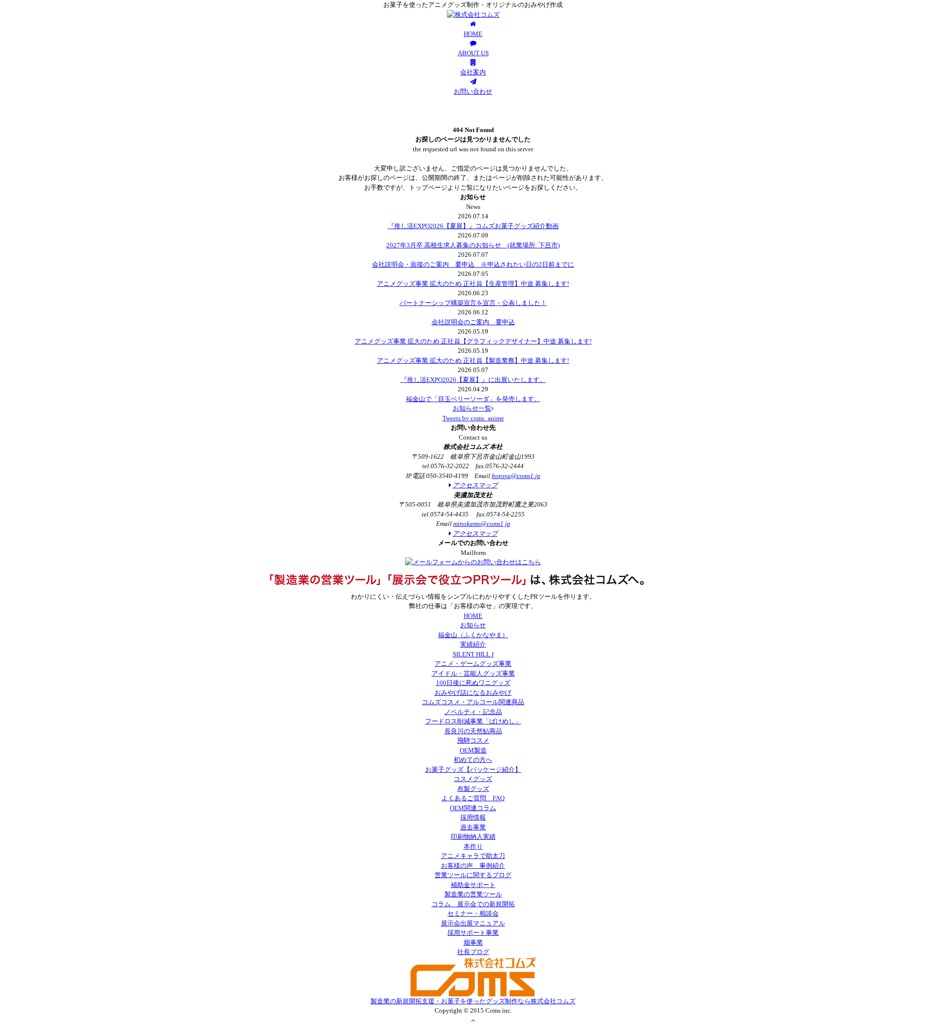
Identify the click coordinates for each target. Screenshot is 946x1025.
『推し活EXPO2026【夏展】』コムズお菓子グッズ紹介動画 (473, 226)
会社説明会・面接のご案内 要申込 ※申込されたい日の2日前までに (473, 264)
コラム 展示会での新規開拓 (473, 904)
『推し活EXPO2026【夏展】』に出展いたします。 (473, 379)
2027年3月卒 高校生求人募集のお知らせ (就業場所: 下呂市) (473, 245)
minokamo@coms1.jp (481, 523)
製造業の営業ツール (473, 894)
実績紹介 (473, 644)
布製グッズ (473, 788)
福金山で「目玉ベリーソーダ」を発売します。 (473, 399)
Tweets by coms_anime (473, 418)
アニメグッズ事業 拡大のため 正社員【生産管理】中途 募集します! (473, 283)
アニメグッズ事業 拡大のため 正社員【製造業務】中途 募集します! (473, 360)
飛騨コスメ (473, 740)
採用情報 (473, 817)
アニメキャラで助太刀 (473, 855)
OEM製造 (473, 750)
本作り (473, 846)
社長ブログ (473, 952)
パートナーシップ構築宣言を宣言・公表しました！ (473, 303)
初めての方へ (473, 759)
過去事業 (473, 827)
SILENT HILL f (473, 654)
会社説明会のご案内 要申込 (473, 322)
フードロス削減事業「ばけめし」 (473, 721)
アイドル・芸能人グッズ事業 (473, 673)
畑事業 (473, 942)
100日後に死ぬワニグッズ (473, 682)
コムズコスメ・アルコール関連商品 (473, 702)
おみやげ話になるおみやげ (473, 692)
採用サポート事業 (473, 932)
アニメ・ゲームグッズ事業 (473, 663)
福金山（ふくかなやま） (473, 635)
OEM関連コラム (473, 808)
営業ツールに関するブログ (473, 875)
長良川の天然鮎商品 (473, 731)
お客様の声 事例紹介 (473, 865)
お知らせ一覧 (472, 408)
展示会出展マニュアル (473, 923)
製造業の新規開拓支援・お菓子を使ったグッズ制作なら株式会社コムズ (473, 1001)
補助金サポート (473, 884)
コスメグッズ (473, 779)
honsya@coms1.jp (516, 475)
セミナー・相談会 (473, 913)
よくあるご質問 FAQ (473, 798)
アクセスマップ (475, 485)
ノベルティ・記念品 (473, 712)
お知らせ (473, 625)
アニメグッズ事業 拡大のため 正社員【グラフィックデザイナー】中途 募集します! (473, 341)
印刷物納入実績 (473, 836)
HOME (473, 615)
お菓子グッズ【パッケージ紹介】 (473, 769)
